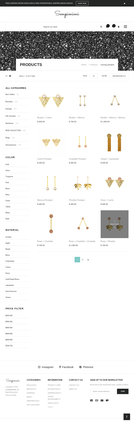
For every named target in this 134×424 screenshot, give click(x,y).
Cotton (7, 267)
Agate (7, 243)
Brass (7, 255)
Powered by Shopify (10, 395)
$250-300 (8, 316)
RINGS (29, 397)
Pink (7, 183)
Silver (7, 170)
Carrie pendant (44, 159)
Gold (7, 164)
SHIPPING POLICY (54, 393)
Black (7, 189)
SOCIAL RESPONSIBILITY (54, 398)
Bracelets (11, 102)
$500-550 (8, 334)
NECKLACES (31, 385)
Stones (8, 297)
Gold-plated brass (12, 279)
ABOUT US (73, 389)
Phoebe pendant (77, 200)
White (7, 213)
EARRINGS (31, 393)
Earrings (11, 109)
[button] (101, 26)
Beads (7, 249)
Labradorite (9, 285)
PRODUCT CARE (54, 385)
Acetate (8, 237)
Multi (7, 219)
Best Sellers (12, 94)
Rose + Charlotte (45, 241)
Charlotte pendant (77, 159)
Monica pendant (44, 200)
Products (93, 65)
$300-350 (8, 322)
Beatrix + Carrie (44, 117)
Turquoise (9, 176)
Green (7, 201)
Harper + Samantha (110, 159)
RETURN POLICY (54, 389)
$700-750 (8, 346)
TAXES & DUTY (53, 403)
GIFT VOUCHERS (33, 405)
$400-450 (8, 328)
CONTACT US (74, 385)
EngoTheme (12, 390)
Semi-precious (13, 145)
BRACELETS (31, 389)
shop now (82, 3)
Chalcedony (9, 261)
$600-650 (8, 340)
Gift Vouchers (12, 116)
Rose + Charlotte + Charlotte (82, 241)
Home (83, 65)
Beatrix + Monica (77, 117)
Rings (10, 138)
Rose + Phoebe (108, 241)
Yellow (7, 207)
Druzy (7, 273)
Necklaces (11, 123)
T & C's (50, 407)
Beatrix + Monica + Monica (113, 117)
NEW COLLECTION (15, 130)
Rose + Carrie (107, 200)
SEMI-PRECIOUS (33, 401)
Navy (7, 195)
